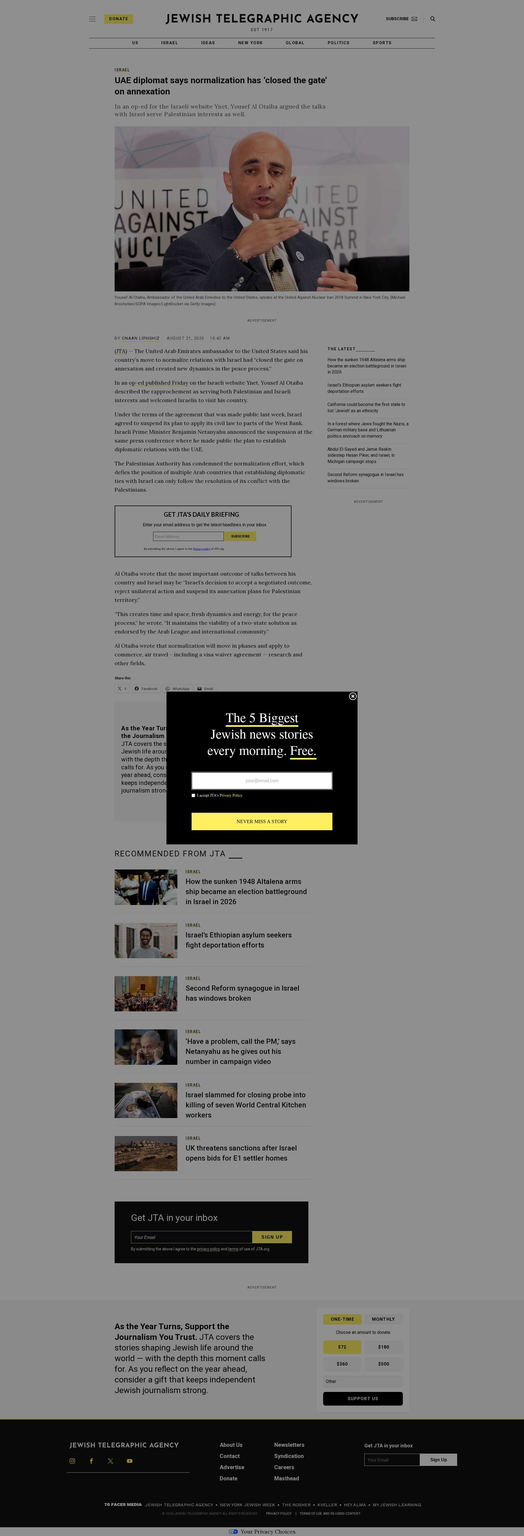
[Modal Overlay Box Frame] (262, 768)
